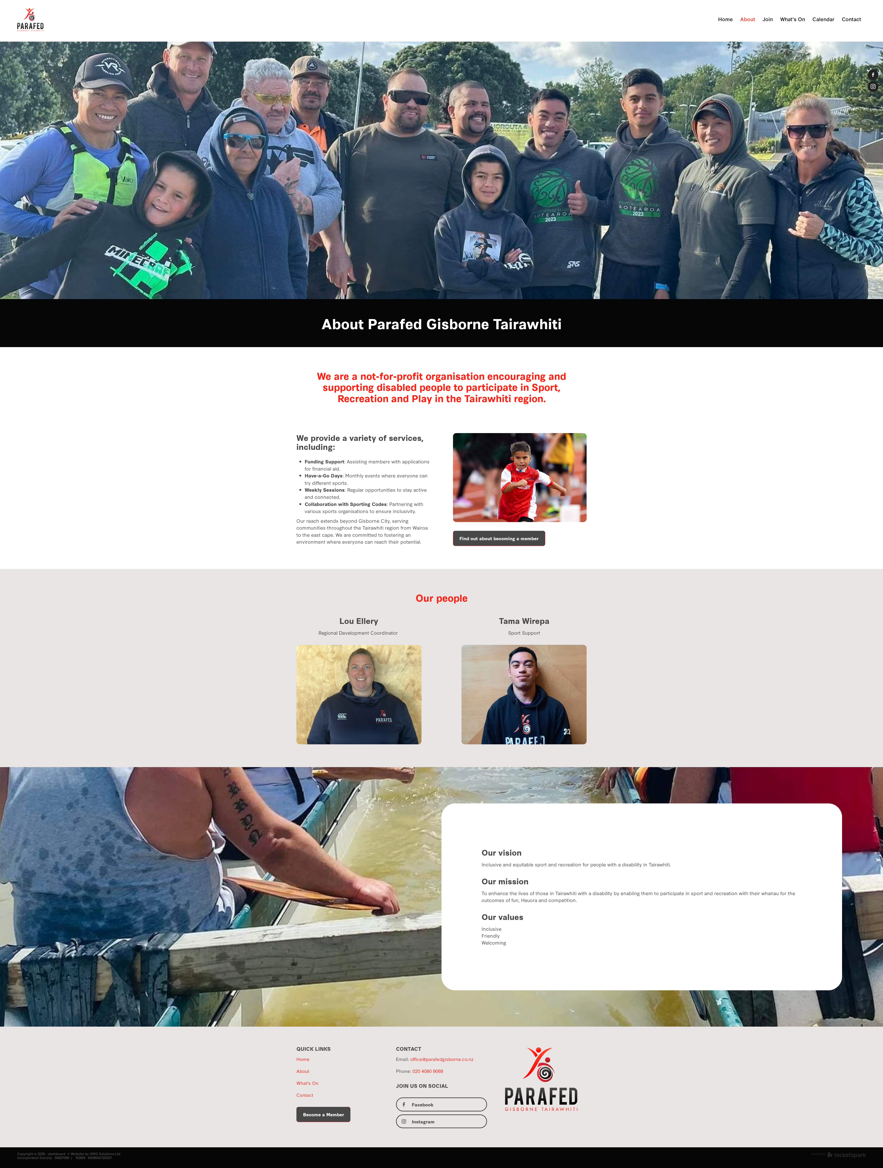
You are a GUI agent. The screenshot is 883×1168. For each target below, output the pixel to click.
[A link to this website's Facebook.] (873, 74)
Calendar (823, 19)
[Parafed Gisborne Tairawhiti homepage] (102, 19)
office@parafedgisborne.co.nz (441, 1059)
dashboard (56, 1153)
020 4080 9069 (428, 1071)
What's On (792, 19)
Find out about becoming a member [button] (499, 538)
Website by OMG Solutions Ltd (95, 1153)
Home (725, 19)
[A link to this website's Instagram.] (873, 86)
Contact (851, 19)
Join (768, 19)
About (747, 19)
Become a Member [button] (323, 1114)
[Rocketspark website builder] (838, 1155)
